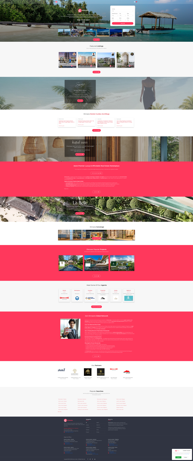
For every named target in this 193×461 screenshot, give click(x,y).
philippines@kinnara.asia (113, 445)
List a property (82, 1)
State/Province (114, 13)
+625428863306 (89, 443)
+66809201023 (67, 442)
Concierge (72, 1)
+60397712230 (89, 451)
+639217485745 (111, 443)
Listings (96, 39)
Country (113, 8)
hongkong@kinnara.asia (69, 432)
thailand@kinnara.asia (68, 443)
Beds (113, 18)
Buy (63, 1)
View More (96, 72)
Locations (87, 427)
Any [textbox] (113, 10)
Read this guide (61, 125)
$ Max (128, 18)
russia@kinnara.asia (112, 452)
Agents (97, 422)
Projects (87, 432)
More (80, 100)
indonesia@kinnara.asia (91, 445)
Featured (87, 429)
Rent (67, 1)
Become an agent (96, 306)
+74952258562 (111, 451)
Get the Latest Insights (96, 173)
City (120, 13)
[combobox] (122, 11)
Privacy (97, 432)
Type (128, 13)
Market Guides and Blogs (99, 114)
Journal (76, 1)
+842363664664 (67, 451)
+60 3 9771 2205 (95, 454)
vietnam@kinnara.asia (69, 452)
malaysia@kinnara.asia (91, 452)
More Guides (96, 130)
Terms (97, 429)
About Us (98, 424)
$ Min (120, 18)
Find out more (79, 154)
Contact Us (96, 191)
